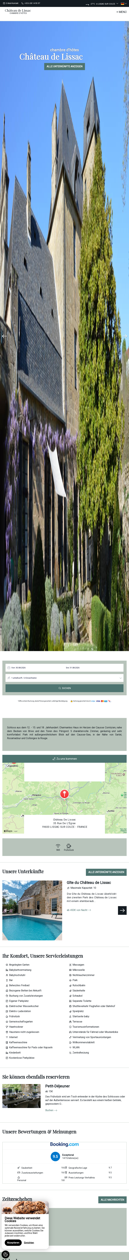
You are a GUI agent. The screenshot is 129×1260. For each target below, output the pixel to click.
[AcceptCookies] (5, 1254)
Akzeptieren (13, 1242)
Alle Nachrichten (112, 1199)
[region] (25, 1225)
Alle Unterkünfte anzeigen (64, 66)
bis (67, 667)
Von (13, 667)
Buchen (49, 1110)
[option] (64, 336)
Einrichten (29, 1242)
